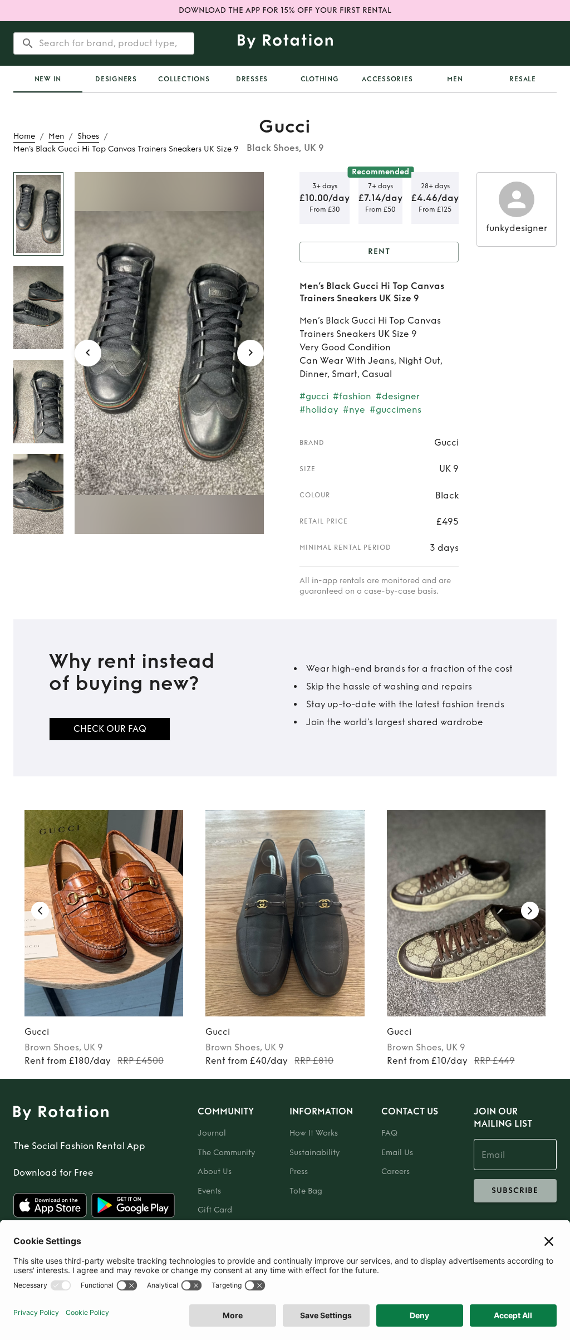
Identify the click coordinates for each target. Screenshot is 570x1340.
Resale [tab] (522, 79)
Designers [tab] (116, 79)
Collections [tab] (183, 79)
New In (48, 79)
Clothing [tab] (320, 79)
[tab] (47, 79)
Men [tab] (455, 79)
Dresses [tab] (252, 79)
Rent (379, 251)
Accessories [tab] (387, 79)
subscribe (515, 1190)
